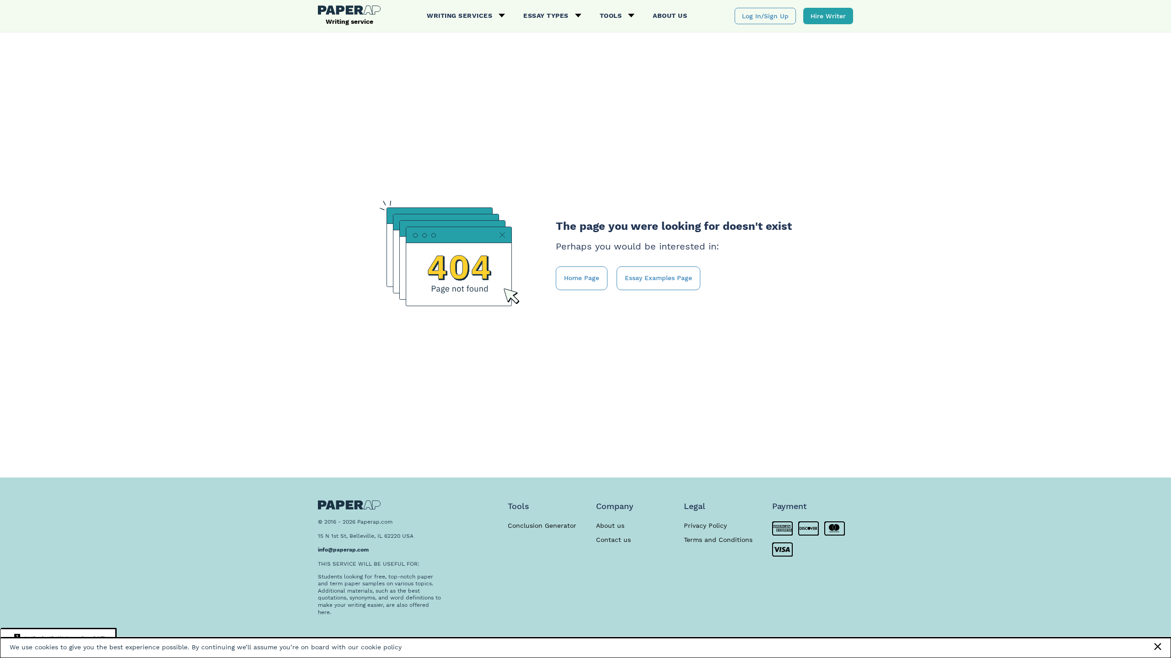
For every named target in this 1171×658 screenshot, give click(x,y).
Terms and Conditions (718, 539)
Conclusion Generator (542, 525)
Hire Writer (828, 16)
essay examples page (658, 277)
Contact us (613, 539)
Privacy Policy (705, 525)
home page (581, 277)
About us (670, 15)
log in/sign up (765, 16)
